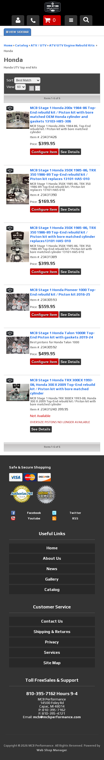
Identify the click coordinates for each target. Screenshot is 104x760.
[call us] (33, 20)
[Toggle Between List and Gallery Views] (34, 88)
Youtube (34, 518)
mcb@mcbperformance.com (57, 717)
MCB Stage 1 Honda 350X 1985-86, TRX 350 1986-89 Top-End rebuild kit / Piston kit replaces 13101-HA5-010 (63, 174)
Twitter (75, 513)
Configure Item (44, 152)
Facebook (34, 513)
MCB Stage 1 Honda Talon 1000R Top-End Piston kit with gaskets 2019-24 (62, 335)
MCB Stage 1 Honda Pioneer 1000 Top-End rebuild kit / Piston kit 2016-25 (63, 292)
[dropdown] (71, 20)
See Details (70, 152)
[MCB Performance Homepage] (52, 7)
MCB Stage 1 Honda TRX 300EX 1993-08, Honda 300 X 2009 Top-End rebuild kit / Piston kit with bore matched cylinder (62, 386)
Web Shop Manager (52, 750)
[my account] (18, 20)
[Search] (86, 20)
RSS (75, 518)
